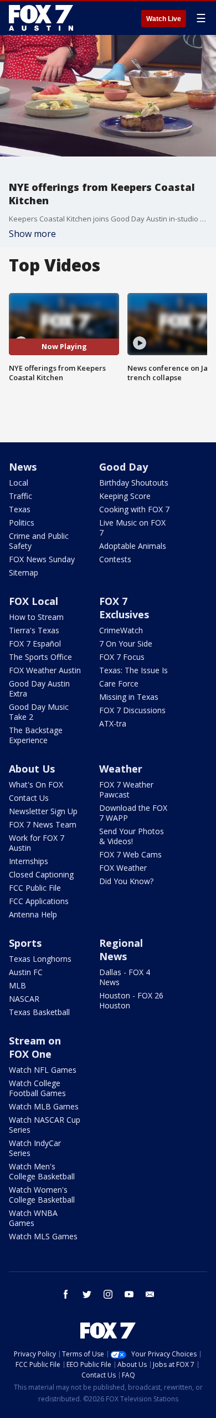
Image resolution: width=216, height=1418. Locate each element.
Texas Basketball (39, 1012)
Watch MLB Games (44, 1106)
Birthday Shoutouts (133, 482)
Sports (25, 943)
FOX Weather (123, 867)
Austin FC (26, 972)
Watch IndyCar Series (35, 1148)
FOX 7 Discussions (132, 710)
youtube (129, 1294)
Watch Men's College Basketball (42, 1171)
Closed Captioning (41, 874)
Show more (32, 234)
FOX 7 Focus (122, 657)
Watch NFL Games (42, 1069)
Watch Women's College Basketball (42, 1194)
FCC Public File (35, 887)
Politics (21, 522)
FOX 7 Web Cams (130, 854)
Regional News (121, 949)
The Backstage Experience (36, 735)
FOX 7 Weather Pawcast (126, 789)
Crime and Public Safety (39, 541)
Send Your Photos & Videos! (131, 836)
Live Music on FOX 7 (132, 527)
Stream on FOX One (35, 1047)
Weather (120, 768)
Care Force (118, 683)
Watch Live (163, 19)
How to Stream (36, 617)
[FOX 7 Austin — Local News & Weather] (41, 17)
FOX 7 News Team (42, 824)
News (23, 466)
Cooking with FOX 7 (134, 509)
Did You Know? (126, 881)
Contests (115, 559)
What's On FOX (36, 784)
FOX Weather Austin (45, 670)
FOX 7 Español (35, 643)
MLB (17, 985)
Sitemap (23, 572)
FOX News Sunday (42, 559)
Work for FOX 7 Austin (36, 842)
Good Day (123, 466)
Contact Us (29, 798)
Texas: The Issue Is (133, 670)
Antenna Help (33, 914)
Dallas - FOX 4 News (124, 977)
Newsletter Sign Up (43, 811)
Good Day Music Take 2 (39, 712)
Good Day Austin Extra (39, 688)
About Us (32, 768)
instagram (108, 1294)
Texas (19, 509)
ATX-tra (112, 723)
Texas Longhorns (40, 958)
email (150, 1294)
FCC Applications (39, 901)
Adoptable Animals (132, 546)
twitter (87, 1294)
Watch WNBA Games (33, 1218)
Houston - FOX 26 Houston (131, 1000)
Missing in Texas (128, 697)
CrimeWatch (121, 630)
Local (18, 482)
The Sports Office (40, 657)
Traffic (20, 496)
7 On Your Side (125, 643)
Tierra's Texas (34, 630)
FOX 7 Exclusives (124, 607)
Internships (28, 861)
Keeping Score (125, 496)
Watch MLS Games (43, 1236)
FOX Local (33, 601)
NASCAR (24, 998)
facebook (66, 1294)
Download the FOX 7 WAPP (133, 813)
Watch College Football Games (37, 1088)
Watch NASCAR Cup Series (44, 1124)
